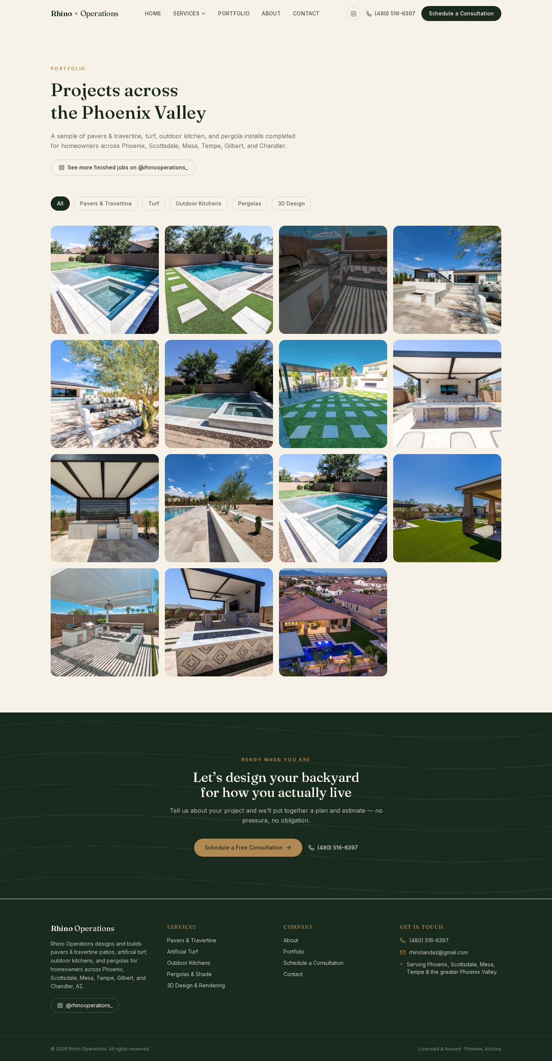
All (60, 203)
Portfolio (234, 13)
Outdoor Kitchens (199, 203)
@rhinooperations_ (89, 1005)
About (271, 13)
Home (153, 13)
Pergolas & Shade (189, 974)
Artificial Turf (182, 951)
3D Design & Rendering (196, 985)
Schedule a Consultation (461, 13)
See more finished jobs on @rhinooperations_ (128, 167)
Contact (306, 13)
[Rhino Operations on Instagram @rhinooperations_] (353, 13)
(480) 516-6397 (395, 13)
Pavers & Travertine (106, 203)
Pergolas (249, 203)
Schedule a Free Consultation (244, 847)
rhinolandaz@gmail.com (438, 952)
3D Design (291, 203)
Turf (153, 203)
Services (186, 13)
